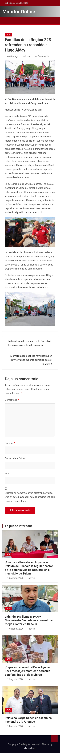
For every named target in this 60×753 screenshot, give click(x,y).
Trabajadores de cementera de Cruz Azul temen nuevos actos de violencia (29, 343)
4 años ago (12, 56)
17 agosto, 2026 (15, 628)
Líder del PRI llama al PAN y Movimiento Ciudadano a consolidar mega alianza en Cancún (29, 620)
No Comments (42, 56)
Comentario (12, 399)
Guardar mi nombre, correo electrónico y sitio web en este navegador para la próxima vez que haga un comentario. (30, 497)
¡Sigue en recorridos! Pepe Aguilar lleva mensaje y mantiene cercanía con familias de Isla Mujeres (27, 671)
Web (7, 473)
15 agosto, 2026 (15, 679)
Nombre (10, 443)
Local (8, 35)
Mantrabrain (30, 748)
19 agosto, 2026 (15, 578)
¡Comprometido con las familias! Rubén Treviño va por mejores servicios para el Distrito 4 (31, 359)
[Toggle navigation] (6, 20)
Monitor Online (18, 11)
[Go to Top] (54, 738)
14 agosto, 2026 (15, 726)
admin (26, 56)
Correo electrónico (15, 458)
